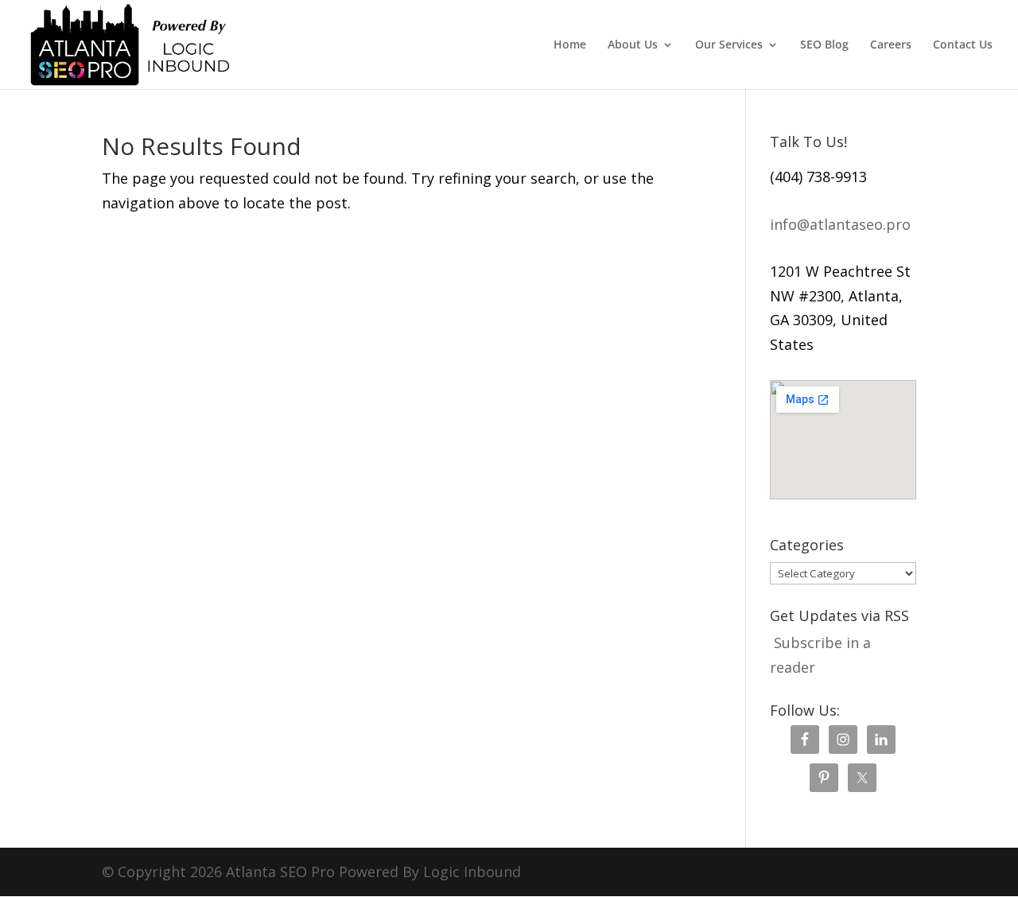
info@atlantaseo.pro (840, 224)
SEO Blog (824, 45)
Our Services (729, 45)
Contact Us (963, 45)
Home (570, 45)
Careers (890, 45)
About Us (633, 45)
